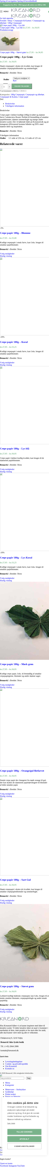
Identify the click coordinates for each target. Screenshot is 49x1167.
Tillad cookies (24, 1132)
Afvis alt (24, 1139)
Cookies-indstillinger (24, 1146)
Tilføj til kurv (21, 86)
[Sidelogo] (25, 12)
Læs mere (11, 1123)
